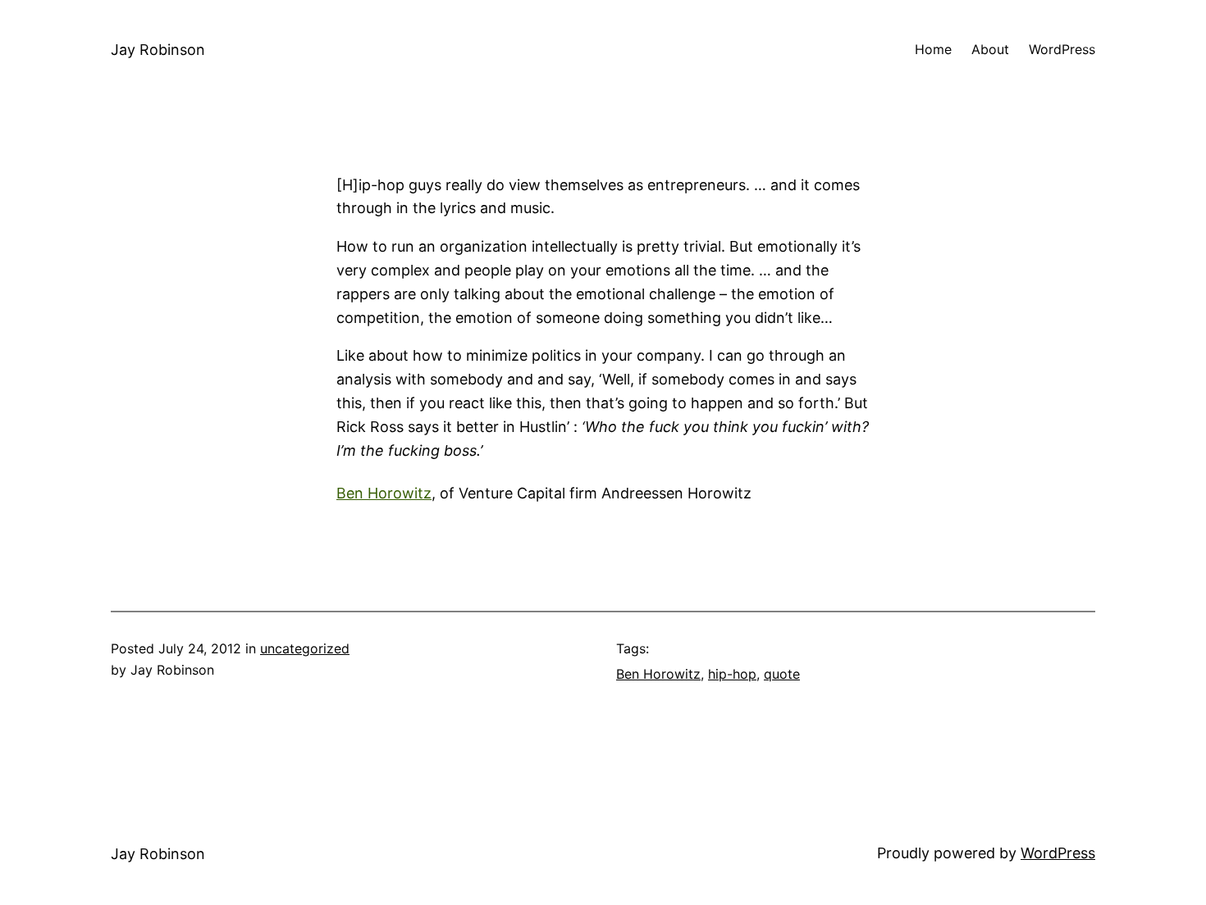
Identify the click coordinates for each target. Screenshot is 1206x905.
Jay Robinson (158, 49)
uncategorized (304, 648)
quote (782, 674)
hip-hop (732, 674)
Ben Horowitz (384, 493)
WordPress (1058, 853)
